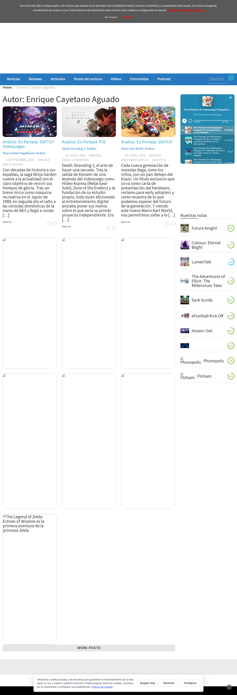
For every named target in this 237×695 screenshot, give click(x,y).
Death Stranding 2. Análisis (79, 149)
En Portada (28, 142)
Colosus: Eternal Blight (206, 244)
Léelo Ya (7, 222)
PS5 (102, 142)
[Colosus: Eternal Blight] (184, 245)
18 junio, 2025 (134, 155)
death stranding (75, 160)
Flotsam (204, 376)
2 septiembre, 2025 (20, 160)
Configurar (190, 682)
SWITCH (47, 142)
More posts (88, 648)
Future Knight (204, 228)
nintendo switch (135, 160)
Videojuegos (14, 146)
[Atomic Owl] (184, 330)
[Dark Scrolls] (184, 300)
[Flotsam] (187, 376)
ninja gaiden (13, 164)
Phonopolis (214, 361)
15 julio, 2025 (75, 155)
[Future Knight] (184, 228)
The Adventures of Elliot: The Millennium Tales (208, 281)
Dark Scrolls (202, 300)
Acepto (127, 17)
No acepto (111, 17)
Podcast (164, 78)
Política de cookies (102, 686)
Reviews (35, 78)
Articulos (58, 78)
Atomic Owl (202, 330)
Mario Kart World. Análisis (137, 149)
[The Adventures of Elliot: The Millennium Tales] (184, 280)
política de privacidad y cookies (185, 10)
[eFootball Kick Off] (184, 315)
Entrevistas (139, 78)
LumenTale (201, 262)
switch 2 (159, 160)
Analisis (9, 142)
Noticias (13, 78)
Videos (116, 78)
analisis (43, 160)
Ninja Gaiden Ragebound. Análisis (24, 153)
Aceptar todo (147, 682)
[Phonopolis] (190, 360)
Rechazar (169, 682)
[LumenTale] (184, 261)
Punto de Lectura (88, 78)
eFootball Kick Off (207, 316)
